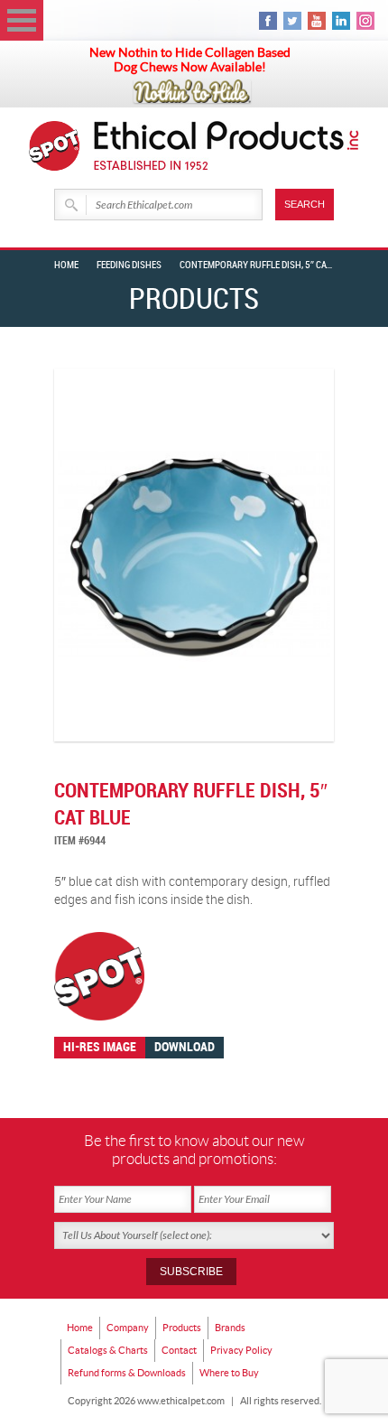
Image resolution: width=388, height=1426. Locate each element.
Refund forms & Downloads (127, 1372)
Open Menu (21, 20)
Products (181, 1327)
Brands (230, 1327)
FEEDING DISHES (129, 265)
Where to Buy (229, 1372)
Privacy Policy (241, 1350)
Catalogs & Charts (108, 1350)
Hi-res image (99, 1047)
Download (184, 1047)
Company (127, 1327)
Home (66, 265)
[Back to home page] (227, 146)
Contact (179, 1350)
